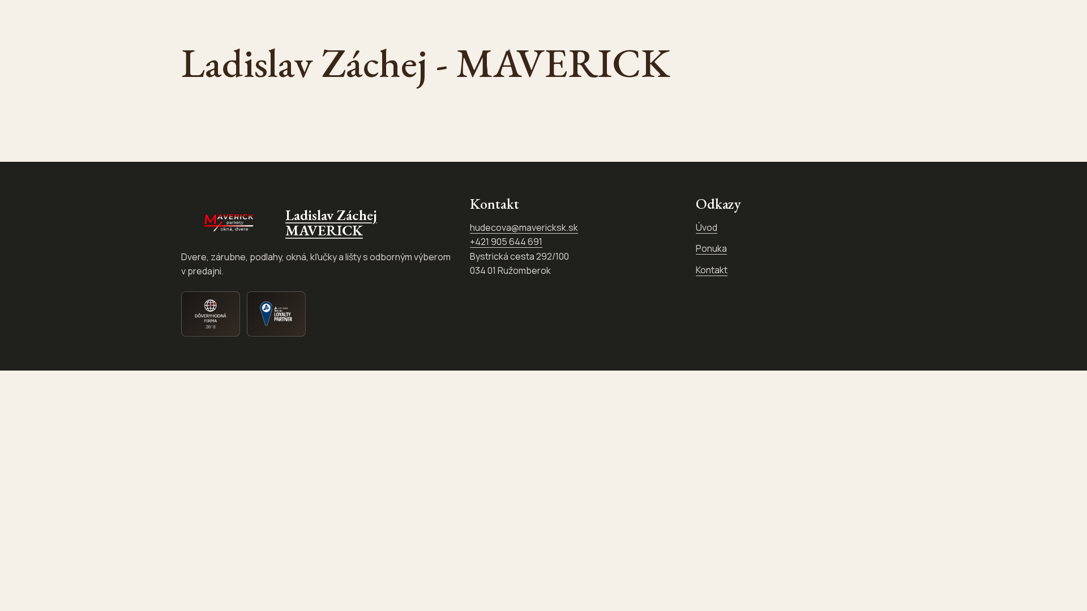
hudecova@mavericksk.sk (524, 227)
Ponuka (711, 248)
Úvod (706, 227)
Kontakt (711, 270)
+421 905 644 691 (506, 241)
